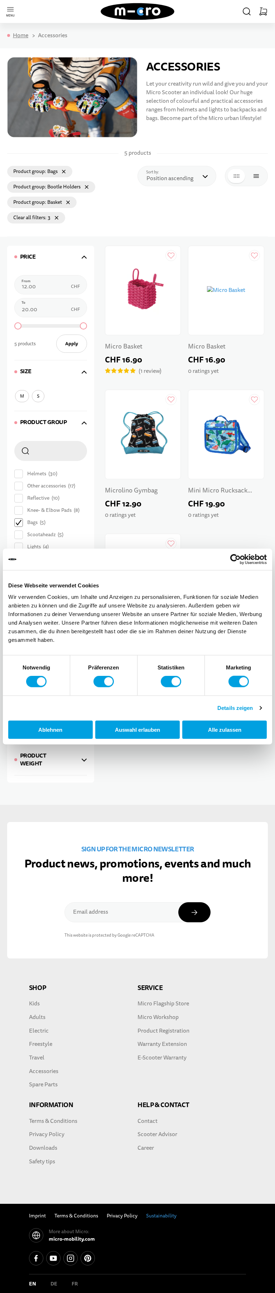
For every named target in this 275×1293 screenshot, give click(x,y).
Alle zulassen (224, 729)
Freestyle (40, 1044)
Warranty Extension (162, 1044)
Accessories (43, 1071)
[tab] (50, 257)
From (25, 281)
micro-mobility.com (72, 1238)
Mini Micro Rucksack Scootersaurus (217, 491)
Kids (34, 1004)
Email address (90, 912)
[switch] (103, 681)
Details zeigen (235, 708)
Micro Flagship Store (163, 1004)
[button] (246, 11)
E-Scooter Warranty (162, 1058)
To (23, 302)
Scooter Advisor (157, 1134)
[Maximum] (83, 326)
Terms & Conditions (53, 1121)
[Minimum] (17, 326)
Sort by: (154, 172)
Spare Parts (43, 1084)
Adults (37, 1017)
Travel (36, 1058)
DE (53, 1283)
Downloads (43, 1148)
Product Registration (163, 1031)
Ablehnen (50, 729)
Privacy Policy (46, 1134)
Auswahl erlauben (137, 729)
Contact (148, 1121)
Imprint (37, 1215)
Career (146, 1148)
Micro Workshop (158, 1017)
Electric (39, 1031)
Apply (71, 343)
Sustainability (161, 1215)
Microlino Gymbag (131, 490)
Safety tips (42, 1161)
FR (75, 1283)
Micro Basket (124, 346)
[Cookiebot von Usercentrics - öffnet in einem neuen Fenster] (235, 559)
